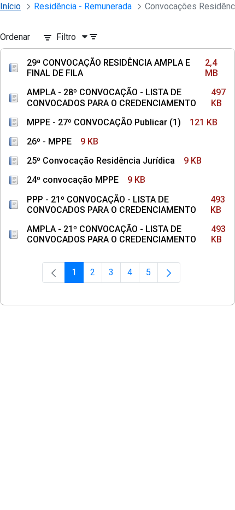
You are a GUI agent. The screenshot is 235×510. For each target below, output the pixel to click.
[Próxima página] (168, 272)
